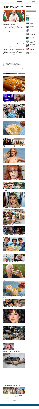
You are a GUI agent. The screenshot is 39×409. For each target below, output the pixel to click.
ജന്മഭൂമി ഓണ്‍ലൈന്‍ (6, 8)
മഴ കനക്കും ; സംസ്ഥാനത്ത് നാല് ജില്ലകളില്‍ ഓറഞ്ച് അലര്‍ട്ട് (32, 19)
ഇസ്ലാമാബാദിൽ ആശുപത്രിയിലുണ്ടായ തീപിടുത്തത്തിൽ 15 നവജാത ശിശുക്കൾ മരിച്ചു (33, 27)
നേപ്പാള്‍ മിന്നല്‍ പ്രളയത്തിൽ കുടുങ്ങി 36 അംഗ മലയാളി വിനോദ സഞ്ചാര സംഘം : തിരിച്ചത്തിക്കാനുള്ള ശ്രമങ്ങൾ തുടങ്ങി (33, 34)
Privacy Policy (31, 404)
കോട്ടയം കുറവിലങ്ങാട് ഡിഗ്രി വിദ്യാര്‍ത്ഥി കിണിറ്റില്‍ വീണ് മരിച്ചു (33, 30)
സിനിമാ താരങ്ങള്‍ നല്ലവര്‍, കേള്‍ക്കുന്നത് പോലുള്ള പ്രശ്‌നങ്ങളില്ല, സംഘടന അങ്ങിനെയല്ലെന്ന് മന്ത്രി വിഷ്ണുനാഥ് (32, 42)
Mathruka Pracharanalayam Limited (6, 404)
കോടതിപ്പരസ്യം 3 (27, 15)
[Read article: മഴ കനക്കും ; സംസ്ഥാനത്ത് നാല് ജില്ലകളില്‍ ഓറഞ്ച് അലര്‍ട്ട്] (27, 19)
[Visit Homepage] (19, 1)
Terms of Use (28, 404)
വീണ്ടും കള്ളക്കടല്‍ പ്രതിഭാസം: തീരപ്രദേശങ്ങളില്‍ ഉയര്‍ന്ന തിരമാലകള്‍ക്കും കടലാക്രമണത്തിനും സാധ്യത (33, 23)
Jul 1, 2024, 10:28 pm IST (11, 8)
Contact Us (26, 404)
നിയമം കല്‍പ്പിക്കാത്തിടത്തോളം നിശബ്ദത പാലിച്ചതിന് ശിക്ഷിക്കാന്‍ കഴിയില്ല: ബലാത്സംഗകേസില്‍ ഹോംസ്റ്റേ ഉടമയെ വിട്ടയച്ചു (33, 50)
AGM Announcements (34, 404)
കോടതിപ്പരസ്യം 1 (27, 12)
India (13, 8)
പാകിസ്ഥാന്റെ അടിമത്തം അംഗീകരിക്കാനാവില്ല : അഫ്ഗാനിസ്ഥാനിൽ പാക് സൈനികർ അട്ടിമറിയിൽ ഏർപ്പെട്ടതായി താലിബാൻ (32, 45)
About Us (24, 404)
